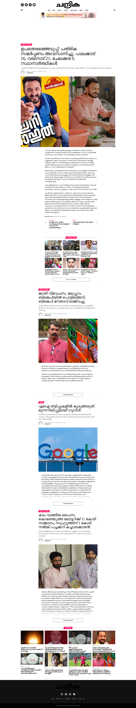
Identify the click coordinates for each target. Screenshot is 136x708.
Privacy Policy (59, 698)
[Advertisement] (68, 32)
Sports (59, 10)
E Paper (86, 10)
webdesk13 (30, 72)
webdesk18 (48, 315)
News (53, 10)
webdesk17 (48, 424)
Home (49, 10)
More (81, 10)
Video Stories (73, 10)
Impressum (67, 698)
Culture (66, 10)
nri (84, 698)
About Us (74, 698)
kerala (64, 216)
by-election (58, 216)
